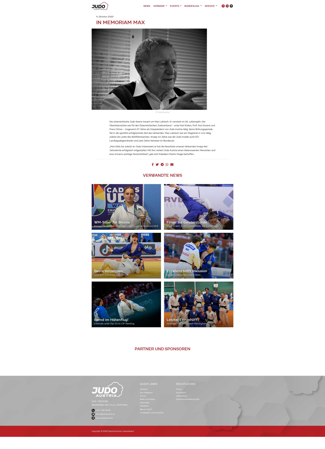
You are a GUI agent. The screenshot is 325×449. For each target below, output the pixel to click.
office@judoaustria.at (105, 414)
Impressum (181, 392)
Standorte (144, 406)
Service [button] (210, 6)
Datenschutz (181, 396)
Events (143, 396)
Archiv (179, 389)
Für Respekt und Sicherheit (152, 413)
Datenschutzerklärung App (188, 399)
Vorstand (144, 389)
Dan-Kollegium (146, 392)
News (146, 6)
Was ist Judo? (146, 409)
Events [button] (175, 6)
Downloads (144, 403)
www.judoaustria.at (104, 418)
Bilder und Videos (147, 399)
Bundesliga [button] (192, 6)
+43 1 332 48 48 (103, 410)
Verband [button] (159, 6)
